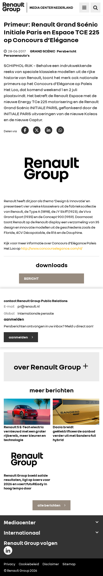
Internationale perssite (36, 313)
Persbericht (66, 51)
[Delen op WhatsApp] (60, 130)
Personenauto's (17, 55)
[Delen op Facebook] (25, 130)
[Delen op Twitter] (36, 130)
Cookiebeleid (29, 564)
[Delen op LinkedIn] (48, 130)
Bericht (31, 278)
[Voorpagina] (14, 8)
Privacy (9, 564)
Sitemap (69, 564)
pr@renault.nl (29, 306)
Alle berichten (49, 505)
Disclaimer (50, 564)
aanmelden (18, 337)
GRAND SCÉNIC (42, 51)
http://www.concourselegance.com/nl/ (51, 248)
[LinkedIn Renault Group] (8, 550)
